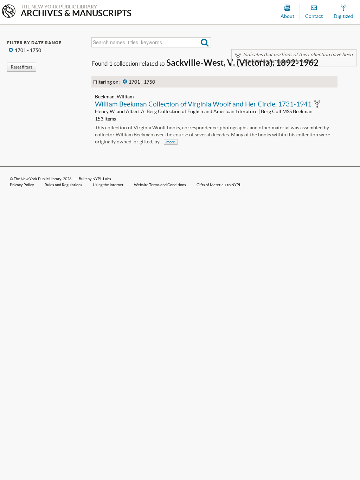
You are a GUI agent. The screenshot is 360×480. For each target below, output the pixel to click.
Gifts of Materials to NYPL (219, 185)
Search (205, 42)
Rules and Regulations (63, 185)
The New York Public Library (38, 179)
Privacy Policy (22, 185)
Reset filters (21, 67)
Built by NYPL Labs (95, 179)
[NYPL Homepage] (8, 11)
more (170, 142)
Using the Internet (108, 185)
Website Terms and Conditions (160, 185)
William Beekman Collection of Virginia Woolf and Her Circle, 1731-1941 (203, 104)
